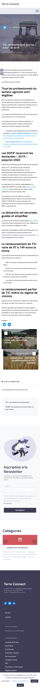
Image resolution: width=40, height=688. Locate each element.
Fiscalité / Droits (19, 27)
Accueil (7, 613)
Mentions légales (11, 626)
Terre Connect (10, 3)
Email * (8, 486)
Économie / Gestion (12, 653)
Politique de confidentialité (14, 631)
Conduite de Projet (12, 642)
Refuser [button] (20, 685)
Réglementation (11, 670)
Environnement (10, 656)
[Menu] (37, 11)
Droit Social (9, 649)
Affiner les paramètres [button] (20, 681)
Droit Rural (9, 646)
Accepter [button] (34, 681)
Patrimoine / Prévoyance (14, 667)
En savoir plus (8, 503)
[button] (6, 541)
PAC (6, 663)
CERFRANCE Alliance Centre (24, 588)
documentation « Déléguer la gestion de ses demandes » (19, 235)
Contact (8, 617)
